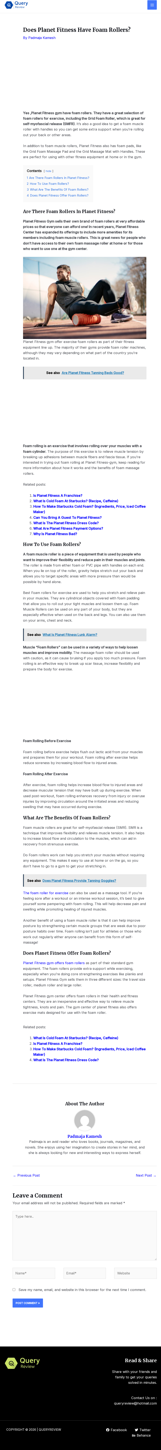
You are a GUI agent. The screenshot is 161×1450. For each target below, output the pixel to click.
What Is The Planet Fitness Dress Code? (66, 523)
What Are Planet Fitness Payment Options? (68, 528)
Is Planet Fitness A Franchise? (57, 495)
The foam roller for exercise (45, 893)
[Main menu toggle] (152, 5)
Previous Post (26, 1175)
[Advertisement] (84, 78)
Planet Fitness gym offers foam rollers (54, 963)
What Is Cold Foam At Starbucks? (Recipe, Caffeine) (75, 501)
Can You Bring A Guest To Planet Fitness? (67, 517)
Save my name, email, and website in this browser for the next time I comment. (82, 1290)
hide (48, 171)
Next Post (146, 1175)
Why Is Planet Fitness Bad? (55, 534)
